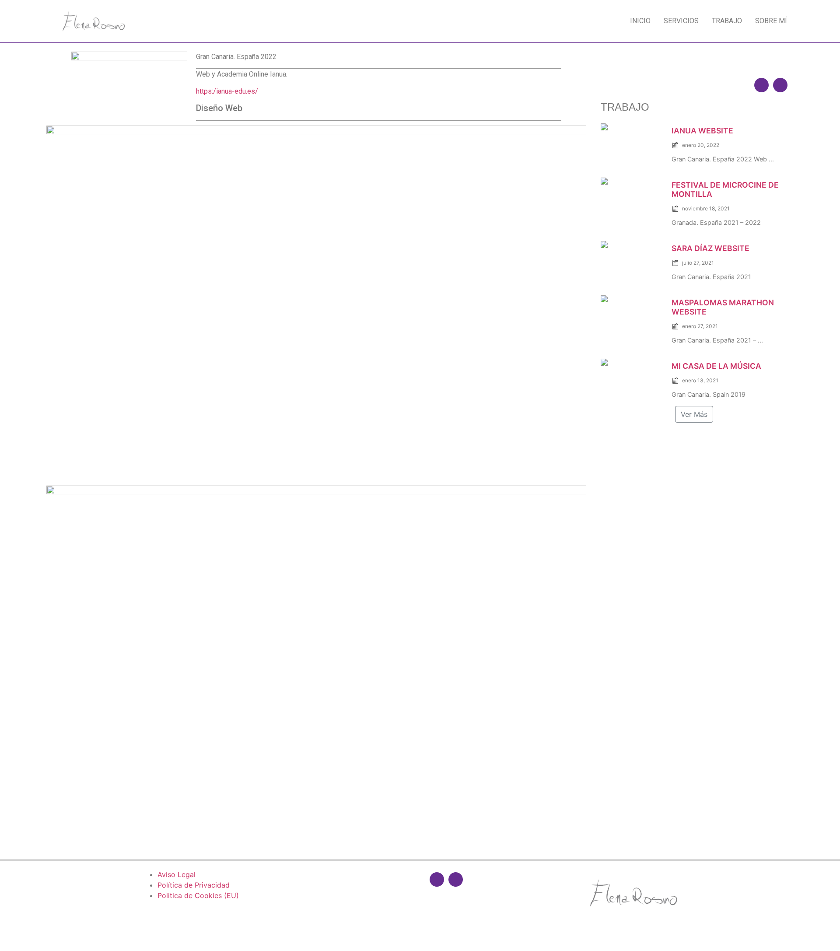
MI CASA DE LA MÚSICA (716, 366)
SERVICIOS (681, 21)
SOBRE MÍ (771, 21)
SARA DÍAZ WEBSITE (710, 248)
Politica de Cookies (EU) (198, 895)
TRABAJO (727, 21)
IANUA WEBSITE (702, 130)
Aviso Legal (177, 874)
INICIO (640, 21)
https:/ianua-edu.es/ (227, 91)
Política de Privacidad (194, 885)
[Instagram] (761, 85)
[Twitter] (780, 85)
